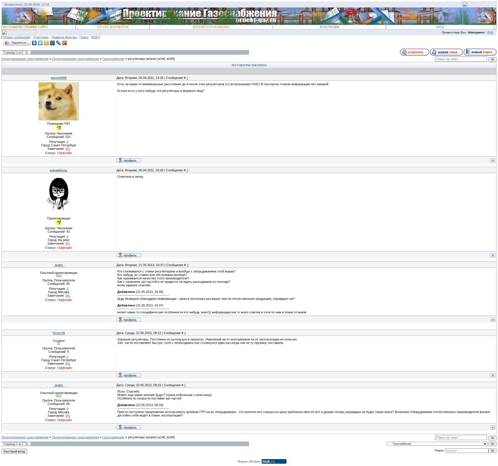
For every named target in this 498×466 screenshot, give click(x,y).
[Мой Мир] (53, 43)
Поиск (84, 37)
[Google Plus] (65, 43)
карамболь (58, 170)
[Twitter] (40, 43)
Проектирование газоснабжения (24, 58)
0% (67, 148)
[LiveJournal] (59, 43)
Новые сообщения (16, 37)
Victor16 (58, 333)
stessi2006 (59, 77)
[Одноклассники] (47, 43)
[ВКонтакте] (34, 43)
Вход (440, 27)
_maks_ (59, 265)
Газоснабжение (113, 58)
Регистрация (329, 27)
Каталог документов (113, 27)
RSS (490, 32)
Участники (40, 37)
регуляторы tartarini (142, 58)
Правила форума (64, 37)
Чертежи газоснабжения (211, 27)
